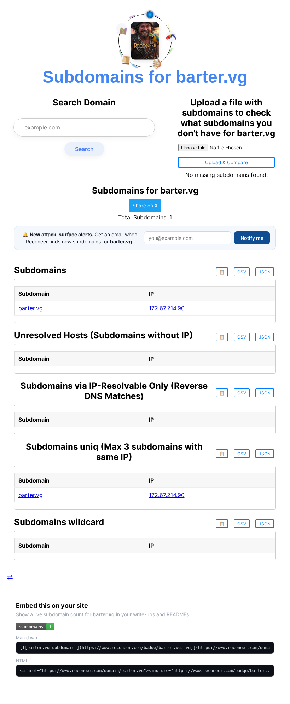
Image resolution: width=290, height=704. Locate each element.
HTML (22, 660)
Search (84, 148)
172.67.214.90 (167, 308)
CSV (241, 272)
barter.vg (30, 308)
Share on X (145, 205)
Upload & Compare (226, 162)
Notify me (251, 238)
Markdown (26, 637)
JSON (265, 272)
